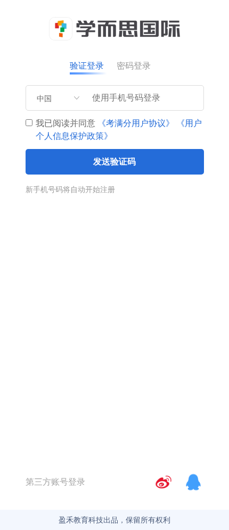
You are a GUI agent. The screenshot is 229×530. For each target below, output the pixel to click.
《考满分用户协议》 (135, 123)
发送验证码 (114, 161)
